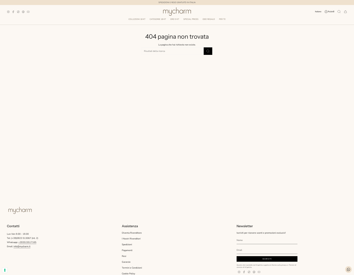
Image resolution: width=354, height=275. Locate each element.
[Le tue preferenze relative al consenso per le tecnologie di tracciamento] (4, 270)
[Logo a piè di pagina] (20, 210)
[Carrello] (345, 11)
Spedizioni (127, 244)
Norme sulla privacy (279, 265)
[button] (137, 19)
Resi (124, 256)
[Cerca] (208, 51)
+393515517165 (27, 242)
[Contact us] (348, 269)
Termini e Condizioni (132, 267)
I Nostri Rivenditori (131, 238)
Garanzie (126, 262)
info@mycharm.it (22, 246)
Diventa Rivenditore (132, 232)
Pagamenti (127, 250)
